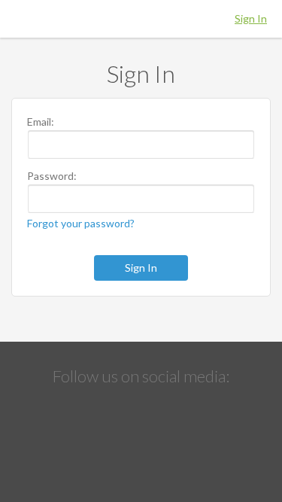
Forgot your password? (81, 223)
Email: (40, 122)
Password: (52, 176)
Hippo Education (141, 19)
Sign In (251, 18)
